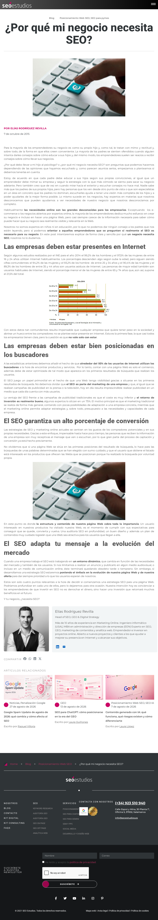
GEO (63, 702)
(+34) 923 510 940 (130, 803)
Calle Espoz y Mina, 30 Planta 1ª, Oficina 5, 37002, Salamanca (132, 810)
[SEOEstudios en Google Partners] (83, 811)
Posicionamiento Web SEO (75, 18)
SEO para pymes (100, 18)
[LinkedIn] (57, 646)
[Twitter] (65, 898)
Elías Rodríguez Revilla (74, 611)
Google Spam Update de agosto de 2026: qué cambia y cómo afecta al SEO (26, 716)
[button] (25, 659)
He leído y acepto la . (70, 862)
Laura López (126, 726)
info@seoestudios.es (126, 818)
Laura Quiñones (78, 722)
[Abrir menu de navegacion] (153, 4)
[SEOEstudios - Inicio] (16, 5)
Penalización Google (33, 702)
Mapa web (91, 911)
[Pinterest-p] (102, 898)
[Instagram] (92, 898)
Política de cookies (140, 911)
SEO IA (150, 702)
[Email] (64, 646)
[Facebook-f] (55, 898)
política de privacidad (83, 862)
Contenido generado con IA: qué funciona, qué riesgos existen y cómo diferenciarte (129, 716)
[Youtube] (74, 898)
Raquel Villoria (26, 726)
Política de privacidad (119, 911)
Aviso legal (103, 911)
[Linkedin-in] (83, 898)
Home (14, 764)
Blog (28, 764)
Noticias (14, 702)
